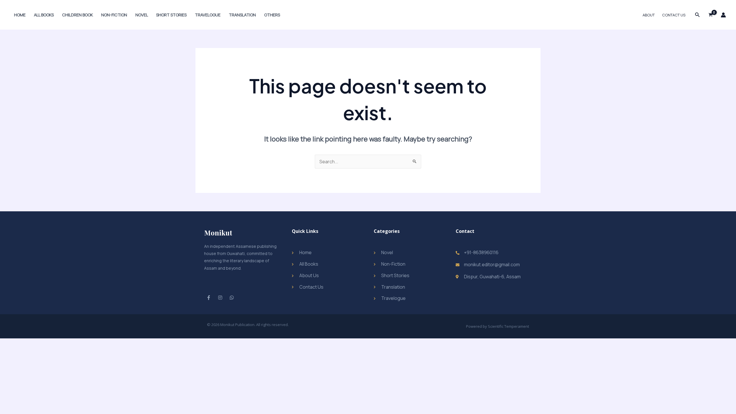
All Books (44, 15)
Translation (242, 15)
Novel (141, 15)
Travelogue (208, 15)
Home (20, 15)
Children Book (77, 15)
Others (272, 15)
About (649, 15)
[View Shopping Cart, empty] (710, 15)
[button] (697, 15)
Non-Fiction (114, 15)
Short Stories (171, 15)
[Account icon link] (723, 15)
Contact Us (673, 15)
